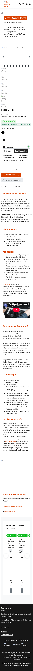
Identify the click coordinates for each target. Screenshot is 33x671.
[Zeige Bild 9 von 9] (28, 66)
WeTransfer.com (10, 441)
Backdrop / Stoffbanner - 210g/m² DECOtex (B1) (11, 558)
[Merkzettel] (23, 4)
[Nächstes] (29, 57)
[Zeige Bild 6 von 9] (19, 66)
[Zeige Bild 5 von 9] (16, 66)
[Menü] (1, 4)
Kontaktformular (6, 622)
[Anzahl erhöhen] (30, 170)
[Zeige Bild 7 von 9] (22, 66)
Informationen (7, 635)
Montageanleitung (10, 511)
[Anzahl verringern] (2, 170)
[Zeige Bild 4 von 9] (13, 66)
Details (11, 590)
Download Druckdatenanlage (14, 506)
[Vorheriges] (3, 57)
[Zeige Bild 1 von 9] (5, 66)
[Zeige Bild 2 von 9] (7, 66)
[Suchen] (20, 4)
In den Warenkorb (10, 174)
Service (4, 632)
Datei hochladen (21, 151)
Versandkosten (14, 655)
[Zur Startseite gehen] (10, 4)
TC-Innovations (24, 665)
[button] (28, 146)
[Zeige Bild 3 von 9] (10, 66)
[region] (16, 77)
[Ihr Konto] (27, 4)
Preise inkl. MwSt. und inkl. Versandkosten (13, 116)
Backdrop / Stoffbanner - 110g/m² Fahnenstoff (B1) (22, 558)
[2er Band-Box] (16, 57)
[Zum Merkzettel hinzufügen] (10, 551)
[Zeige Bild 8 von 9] (25, 66)
